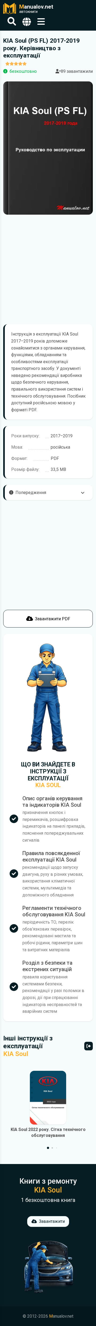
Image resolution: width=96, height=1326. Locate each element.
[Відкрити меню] (41, 21)
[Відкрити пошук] (11, 21)
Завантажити (52, 1221)
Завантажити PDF (52, 618)
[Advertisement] (48, 269)
